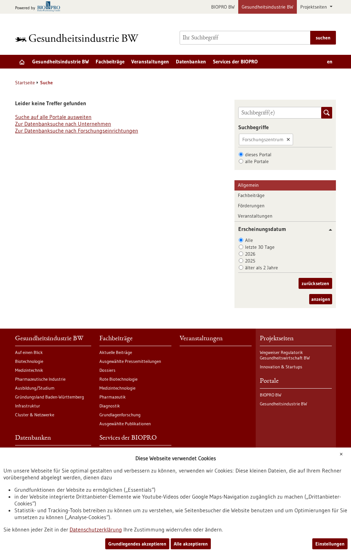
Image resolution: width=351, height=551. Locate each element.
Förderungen (251, 206)
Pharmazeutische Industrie (40, 379)
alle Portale (257, 161)
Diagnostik (109, 405)
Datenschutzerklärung (96, 529)
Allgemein (248, 185)
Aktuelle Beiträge (115, 352)
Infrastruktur (27, 405)
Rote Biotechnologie (118, 379)
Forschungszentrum (262, 139)
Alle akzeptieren (191, 544)
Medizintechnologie (117, 388)
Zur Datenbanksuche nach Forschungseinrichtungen (76, 130)
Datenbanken (191, 61)
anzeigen (320, 299)
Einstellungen (329, 544)
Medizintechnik (29, 370)
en (329, 61)
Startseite (25, 82)
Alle (249, 240)
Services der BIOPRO (235, 61)
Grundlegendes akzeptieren (137, 544)
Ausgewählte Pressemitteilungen (130, 361)
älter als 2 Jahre (261, 268)
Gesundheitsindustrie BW (267, 7)
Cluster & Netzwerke (34, 414)
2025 (250, 261)
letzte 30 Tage (260, 247)
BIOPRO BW (223, 7)
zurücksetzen (315, 283)
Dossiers (107, 370)
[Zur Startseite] (78, 38)
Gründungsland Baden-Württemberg (49, 397)
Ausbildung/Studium (35, 388)
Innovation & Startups (281, 366)
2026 (250, 254)
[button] (328, 229)
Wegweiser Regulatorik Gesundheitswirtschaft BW (285, 355)
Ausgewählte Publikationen (125, 423)
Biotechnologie (29, 361)
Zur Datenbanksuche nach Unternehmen (63, 123)
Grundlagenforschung (120, 414)
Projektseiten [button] (314, 7)
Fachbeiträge (110, 61)
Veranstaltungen (150, 61)
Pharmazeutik (112, 397)
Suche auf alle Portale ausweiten (53, 116)
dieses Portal (258, 154)
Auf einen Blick (29, 352)
